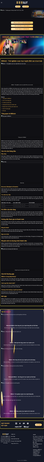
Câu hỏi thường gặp (6, 108)
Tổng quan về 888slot (6, 98)
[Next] (42, 14)
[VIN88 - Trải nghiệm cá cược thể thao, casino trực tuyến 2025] (22, 2)
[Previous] (2, 14)
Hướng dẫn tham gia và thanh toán (9, 104)
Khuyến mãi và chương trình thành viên (10, 106)
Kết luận (4, 110)
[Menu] (1, 2)
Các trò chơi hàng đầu (6, 100)
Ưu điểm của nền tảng (6, 102)
